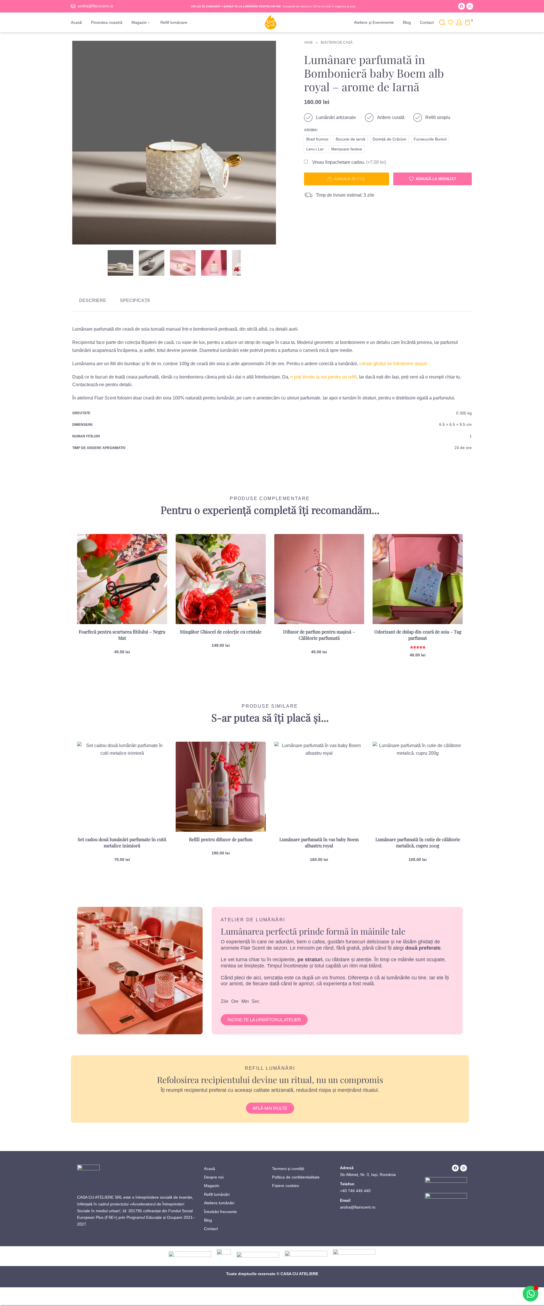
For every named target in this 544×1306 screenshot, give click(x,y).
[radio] (317, 139)
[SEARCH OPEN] (442, 22)
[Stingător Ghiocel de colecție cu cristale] (221, 579)
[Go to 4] (214, 263)
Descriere (92, 300)
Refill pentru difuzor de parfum (220, 839)
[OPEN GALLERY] (174, 142)
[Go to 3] (183, 263)
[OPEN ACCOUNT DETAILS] (459, 22)
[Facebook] (461, 6)
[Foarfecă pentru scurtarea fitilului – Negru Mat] (122, 579)
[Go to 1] (120, 263)
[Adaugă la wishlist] (154, 547)
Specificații (135, 300)
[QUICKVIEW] (153, 559)
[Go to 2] (151, 263)
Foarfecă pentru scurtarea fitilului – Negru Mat (122, 635)
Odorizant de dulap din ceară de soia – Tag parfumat (417, 635)
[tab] (92, 300)
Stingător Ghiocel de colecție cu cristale (221, 632)
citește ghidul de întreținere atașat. (393, 363)
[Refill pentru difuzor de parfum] (221, 787)
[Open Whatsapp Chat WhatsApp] (530, 1293)
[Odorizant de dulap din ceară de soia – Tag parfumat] (418, 579)
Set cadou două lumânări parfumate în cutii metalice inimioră (122, 842)
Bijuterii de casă (336, 42)
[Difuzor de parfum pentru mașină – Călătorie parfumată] (319, 579)
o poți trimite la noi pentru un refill (323, 377)
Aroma (310, 130)
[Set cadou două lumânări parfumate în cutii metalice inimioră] (122, 787)
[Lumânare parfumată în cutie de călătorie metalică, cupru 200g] (418, 787)
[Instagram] (469, 6)
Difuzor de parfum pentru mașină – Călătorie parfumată (319, 635)
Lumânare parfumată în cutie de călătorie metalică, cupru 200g (417, 842)
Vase (308, 42)
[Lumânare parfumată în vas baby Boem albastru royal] (319, 787)
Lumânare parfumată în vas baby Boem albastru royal (319, 842)
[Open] (450, 22)
